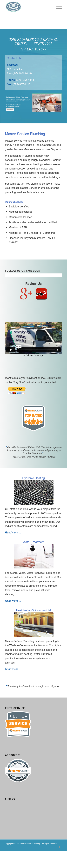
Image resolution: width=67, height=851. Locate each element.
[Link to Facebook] (59, 847)
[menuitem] (57, 6)
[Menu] (57, 6)
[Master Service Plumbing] (28, 6)
